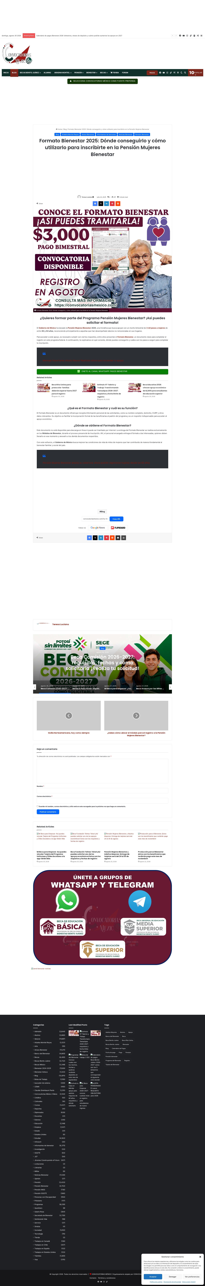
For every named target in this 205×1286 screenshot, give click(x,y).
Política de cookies (156, 1282)
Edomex (38, 1120)
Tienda (115, 73)
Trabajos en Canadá (42, 1241)
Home (59, 129)
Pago (120, 1052)
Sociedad (38, 1230)
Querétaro (38, 1208)
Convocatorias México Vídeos (46, 1094)
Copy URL (116, 519)
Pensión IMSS (40, 1190)
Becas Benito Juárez (29, 73)
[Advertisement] (102, 16)
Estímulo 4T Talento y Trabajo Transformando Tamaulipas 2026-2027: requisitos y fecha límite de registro (109, 390)
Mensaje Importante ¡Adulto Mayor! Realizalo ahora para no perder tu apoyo (83, 360)
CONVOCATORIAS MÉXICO (101, 1274)
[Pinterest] (112, 203)
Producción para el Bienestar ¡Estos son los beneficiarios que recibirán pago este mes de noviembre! (151, 855)
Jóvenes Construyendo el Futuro (47, 1160)
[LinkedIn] (106, 203)
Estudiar (38, 1138)
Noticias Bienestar (125, 134)
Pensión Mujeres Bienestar (79, 328)
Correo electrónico (44, 796)
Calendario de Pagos (119, 1048)
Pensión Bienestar (142, 134)
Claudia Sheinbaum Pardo (44, 1090)
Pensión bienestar (111, 1056)
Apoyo (130, 1032)
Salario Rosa (39, 1212)
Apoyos (37, 1039)
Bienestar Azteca (41, 1072)
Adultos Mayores (111, 1032)
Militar (37, 1171)
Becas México (40, 1065)
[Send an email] (93, 197)
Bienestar (91, 73)
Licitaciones (39, 1164)
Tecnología (39, 1234)
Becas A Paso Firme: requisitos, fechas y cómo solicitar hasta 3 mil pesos (102, 663)
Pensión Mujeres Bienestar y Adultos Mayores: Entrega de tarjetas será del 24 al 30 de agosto (116, 855)
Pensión (78, 73)
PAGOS (152, 73)
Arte (36, 1046)
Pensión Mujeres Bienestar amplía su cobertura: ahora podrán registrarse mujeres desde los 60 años (96, 462)
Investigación (40, 1149)
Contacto (93, 1278)
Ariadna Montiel (62, 73)
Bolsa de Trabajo (41, 1079)
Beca (124, 1036)
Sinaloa (37, 1226)
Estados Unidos (40, 1134)
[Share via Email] (118, 537)
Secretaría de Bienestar (44, 1215)
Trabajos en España (42, 1248)
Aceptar (152, 1277)
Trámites (38, 1256)
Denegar (172, 1277)
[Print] (123, 537)
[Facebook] (95, 203)
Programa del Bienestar (113, 1060)
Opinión (37, 1179)
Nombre (40, 786)
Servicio (38, 1223)
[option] (102, 664)
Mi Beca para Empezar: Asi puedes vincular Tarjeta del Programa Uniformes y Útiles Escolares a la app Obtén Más (51, 855)
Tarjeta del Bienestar (112, 1064)
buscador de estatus (42, 1083)
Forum (125, 73)
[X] (100, 203)
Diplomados (39, 1112)
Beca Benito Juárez (112, 1040)
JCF (36, 1156)
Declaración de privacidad (172, 1282)
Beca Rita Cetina (127, 1040)
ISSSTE (37, 1153)
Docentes (38, 1116)
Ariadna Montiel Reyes (70, 134)
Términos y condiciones (106, 1278)
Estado (37, 1131)
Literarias (38, 1168)
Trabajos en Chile (41, 1245)
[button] (200, 1257)
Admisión (38, 1031)
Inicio (6, 73)
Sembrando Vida (41, 1219)
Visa (36, 1259)
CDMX (37, 1087)
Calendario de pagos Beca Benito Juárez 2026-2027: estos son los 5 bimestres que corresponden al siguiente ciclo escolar (82, 36)
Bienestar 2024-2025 (43, 1068)
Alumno (47, 73)
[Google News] (97, 527)
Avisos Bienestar (88, 134)
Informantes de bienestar (106, 134)
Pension (128, 1052)
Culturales (38, 1101)
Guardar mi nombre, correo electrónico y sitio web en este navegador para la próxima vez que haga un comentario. (82, 806)
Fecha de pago (110, 1052)
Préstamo (38, 1201)
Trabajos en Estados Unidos (45, 1252)
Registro (127, 1060)
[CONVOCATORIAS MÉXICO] (17, 53)
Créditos (38, 1098)
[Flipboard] (118, 528)
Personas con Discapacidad (45, 1197)
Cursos (37, 1105)
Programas (39, 1204)
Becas (103, 73)
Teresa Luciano (87, 197)
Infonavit (38, 1142)
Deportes (38, 1109)
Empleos (38, 1127)
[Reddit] (118, 203)
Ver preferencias (192, 1277)
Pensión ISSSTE (41, 1193)
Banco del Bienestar (42, 1054)
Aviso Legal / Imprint (189, 1282)
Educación (38, 1123)
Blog (14, 73)
